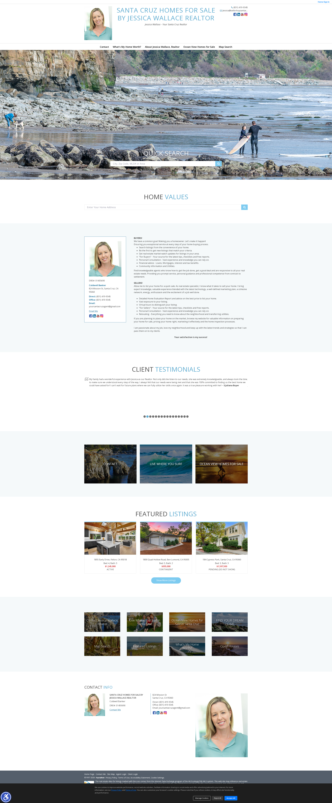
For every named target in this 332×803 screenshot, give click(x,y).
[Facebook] (235, 14)
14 (182, 416)
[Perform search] (218, 163)
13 (179, 416)
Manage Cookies (202, 798)
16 (187, 416)
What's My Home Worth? (127, 46)
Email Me (93, 311)
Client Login (133, 774)
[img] (110, 464)
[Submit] (244, 207)
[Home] (98, 23)
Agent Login (121, 774)
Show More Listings (166, 580)
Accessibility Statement (140, 778)
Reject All (217, 798)
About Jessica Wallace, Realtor (162, 46)
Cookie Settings (157, 778)
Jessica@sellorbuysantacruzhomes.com (241, 10)
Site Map (111, 774)
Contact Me (115, 709)
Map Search (225, 46)
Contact (104, 46)
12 (176, 416)
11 (173, 416)
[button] (6, 797)
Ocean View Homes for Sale (199, 46)
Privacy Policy (111, 778)
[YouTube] (242, 14)
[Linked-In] (238, 14)
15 (184, 416)
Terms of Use (124, 778)
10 (170, 416)
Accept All (231, 798)
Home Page (89, 774)
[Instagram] (245, 14)
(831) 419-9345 (240, 7)
